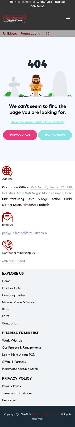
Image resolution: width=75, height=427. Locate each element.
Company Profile (13, 295)
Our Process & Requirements (21, 347)
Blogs (6, 309)
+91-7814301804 (13, 261)
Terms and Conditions (17, 393)
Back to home (55, 134)
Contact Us (10, 323)
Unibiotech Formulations (46, 414)
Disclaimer (9, 400)
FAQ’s (6, 316)
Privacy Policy (11, 386)
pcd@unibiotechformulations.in (24, 233)
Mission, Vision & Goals (18, 302)
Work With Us (12, 340)
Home (6, 281)
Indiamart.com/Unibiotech (20, 369)
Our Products (11, 288)
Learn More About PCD (18, 355)
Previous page (20, 134)
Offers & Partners (14, 362)
